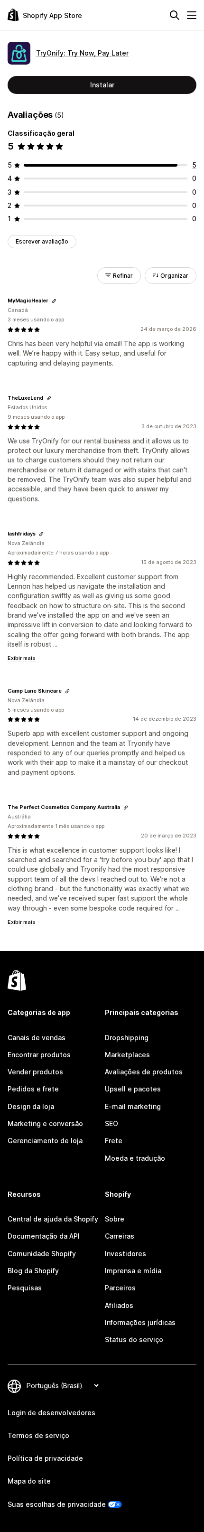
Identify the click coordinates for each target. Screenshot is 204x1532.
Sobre (114, 1219)
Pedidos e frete (33, 1089)
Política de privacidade (45, 1458)
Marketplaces (127, 1055)
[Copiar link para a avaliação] (54, 301)
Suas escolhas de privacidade (57, 1504)
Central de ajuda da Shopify (53, 1219)
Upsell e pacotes (133, 1089)
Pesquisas (25, 1288)
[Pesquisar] (174, 15)
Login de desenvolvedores (51, 1413)
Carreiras (119, 1236)
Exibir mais (22, 658)
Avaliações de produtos (144, 1072)
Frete (113, 1141)
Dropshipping (126, 1038)
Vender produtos (35, 1072)
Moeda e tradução (135, 1158)
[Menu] (191, 15)
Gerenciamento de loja (45, 1141)
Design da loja (31, 1106)
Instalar (102, 85)
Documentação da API (44, 1236)
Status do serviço (134, 1339)
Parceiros (120, 1288)
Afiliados (119, 1305)
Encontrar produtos (39, 1055)
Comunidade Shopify (42, 1254)
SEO (111, 1123)
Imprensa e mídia (133, 1271)
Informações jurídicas (140, 1322)
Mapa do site (29, 1481)
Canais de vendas (36, 1038)
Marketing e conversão (45, 1123)
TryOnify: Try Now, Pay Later (82, 53)
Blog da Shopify (33, 1271)
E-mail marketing (133, 1106)
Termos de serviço (38, 1435)
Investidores (125, 1254)
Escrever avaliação (42, 241)
